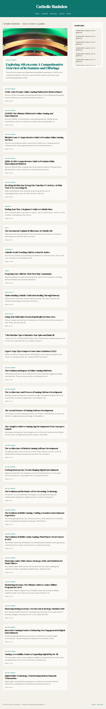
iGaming (44, 14)
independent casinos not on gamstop (85, 31)
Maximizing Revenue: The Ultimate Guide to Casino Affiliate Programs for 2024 (31, 586)
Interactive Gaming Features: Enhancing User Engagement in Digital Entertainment (35, 631)
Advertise (100, 704)
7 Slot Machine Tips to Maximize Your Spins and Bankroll (29, 335)
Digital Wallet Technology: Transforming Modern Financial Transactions (30, 677)
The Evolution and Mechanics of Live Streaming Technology (31, 491)
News (69, 14)
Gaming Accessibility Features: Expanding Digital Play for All (31, 654)
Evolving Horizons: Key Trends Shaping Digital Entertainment (32, 470)
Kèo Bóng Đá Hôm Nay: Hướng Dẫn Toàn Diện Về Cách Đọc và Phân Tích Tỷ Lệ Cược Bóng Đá (33, 186)
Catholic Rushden (51, 6)
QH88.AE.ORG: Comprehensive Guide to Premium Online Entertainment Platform (30, 162)
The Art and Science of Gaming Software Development (29, 410)
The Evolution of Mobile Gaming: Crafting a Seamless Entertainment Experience (34, 514)
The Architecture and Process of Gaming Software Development (33, 392)
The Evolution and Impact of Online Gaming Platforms (28, 370)
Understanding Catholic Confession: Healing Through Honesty (32, 295)
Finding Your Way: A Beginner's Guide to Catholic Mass (29, 209)
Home (37, 14)
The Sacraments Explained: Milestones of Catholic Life (29, 230)
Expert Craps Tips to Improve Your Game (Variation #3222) (31, 351)
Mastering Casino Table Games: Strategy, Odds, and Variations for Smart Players (34, 562)
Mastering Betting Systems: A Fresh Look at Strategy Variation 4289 (34, 608)
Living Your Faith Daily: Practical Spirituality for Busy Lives (30, 317)
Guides (62, 14)
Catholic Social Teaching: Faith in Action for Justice (27, 252)
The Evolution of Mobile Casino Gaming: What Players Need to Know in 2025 (34, 538)
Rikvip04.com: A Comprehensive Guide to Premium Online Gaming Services (34, 138)
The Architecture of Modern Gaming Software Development (31, 448)
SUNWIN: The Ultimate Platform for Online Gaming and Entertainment (29, 114)
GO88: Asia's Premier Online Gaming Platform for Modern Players (33, 92)
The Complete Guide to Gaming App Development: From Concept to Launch (34, 427)
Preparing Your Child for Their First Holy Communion (28, 274)
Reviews (53, 14)
